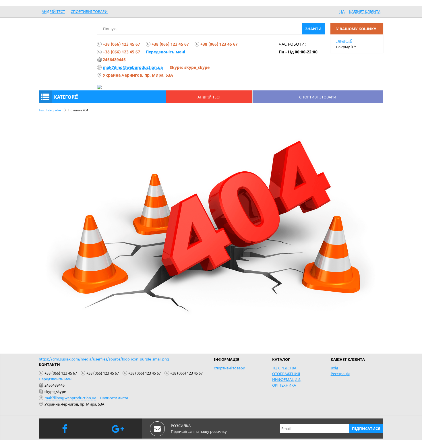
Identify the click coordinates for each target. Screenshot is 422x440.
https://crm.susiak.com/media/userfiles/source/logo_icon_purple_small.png (104, 359)
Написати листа (114, 397)
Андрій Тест (53, 11)
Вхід (334, 368)
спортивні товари (89, 11)
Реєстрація (340, 373)
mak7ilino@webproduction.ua (133, 67)
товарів (344, 40)
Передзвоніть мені (165, 52)
